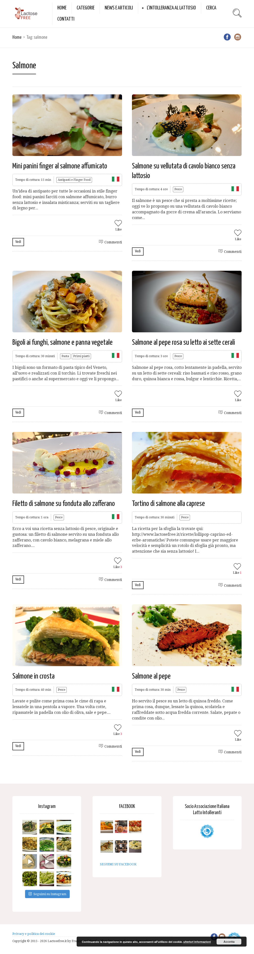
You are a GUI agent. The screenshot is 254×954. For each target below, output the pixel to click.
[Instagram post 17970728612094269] (46, 861)
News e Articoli (119, 7)
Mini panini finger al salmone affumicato (59, 166)
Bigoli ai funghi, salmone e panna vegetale (62, 342)
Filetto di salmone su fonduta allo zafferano (63, 503)
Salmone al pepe (151, 676)
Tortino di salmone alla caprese (168, 503)
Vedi (18, 242)
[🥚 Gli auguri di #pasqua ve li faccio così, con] (64, 861)
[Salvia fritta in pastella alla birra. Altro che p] (64, 844)
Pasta (65, 356)
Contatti (65, 19)
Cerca (211, 7)
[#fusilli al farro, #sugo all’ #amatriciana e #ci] (64, 878)
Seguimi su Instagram (49, 894)
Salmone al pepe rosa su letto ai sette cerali (183, 342)
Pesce (178, 189)
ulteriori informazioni (197, 942)
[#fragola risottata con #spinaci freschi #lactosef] (64, 827)
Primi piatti (81, 356)
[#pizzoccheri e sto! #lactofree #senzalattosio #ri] (29, 827)
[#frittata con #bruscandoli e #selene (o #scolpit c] (29, 844)
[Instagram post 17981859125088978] (29, 861)
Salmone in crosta (33, 676)
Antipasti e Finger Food (74, 180)
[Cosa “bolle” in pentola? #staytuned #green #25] (46, 844)
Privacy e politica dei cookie (33, 934)
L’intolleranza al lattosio (171, 7)
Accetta (229, 941)
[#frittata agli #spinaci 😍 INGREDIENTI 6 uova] (46, 827)
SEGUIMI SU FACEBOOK (118, 864)
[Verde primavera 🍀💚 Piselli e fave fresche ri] (29, 878)
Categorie (86, 7)
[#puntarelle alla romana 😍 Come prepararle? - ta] (46, 878)
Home (61, 7)
